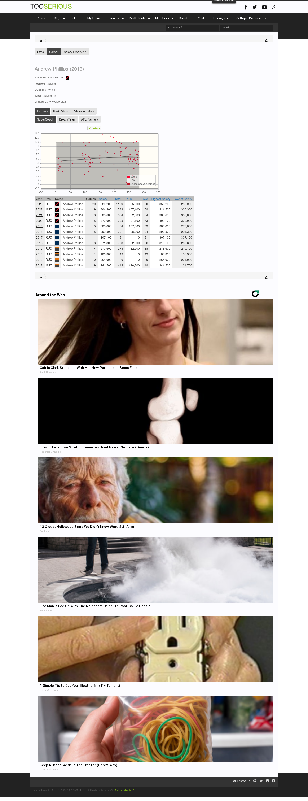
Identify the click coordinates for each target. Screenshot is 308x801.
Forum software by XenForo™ (60, 790)
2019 (39, 226)
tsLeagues (220, 18)
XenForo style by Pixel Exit (128, 790)
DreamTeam (67, 119)
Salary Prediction (75, 52)
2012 (39, 265)
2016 (39, 243)
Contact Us (243, 781)
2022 (39, 209)
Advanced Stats (83, 111)
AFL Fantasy (89, 119)
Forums (113, 18)
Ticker (74, 18)
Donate (184, 18)
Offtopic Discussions (251, 18)
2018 (39, 232)
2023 (39, 204)
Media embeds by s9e (102, 790)
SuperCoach (45, 119)
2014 (39, 254)
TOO (51, 5)
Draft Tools (137, 18)
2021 (39, 215)
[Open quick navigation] (267, 40)
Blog (57, 18)
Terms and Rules (268, 790)
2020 (39, 220)
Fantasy (42, 111)
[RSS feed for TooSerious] (273, 781)
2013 (39, 259)
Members (162, 18)
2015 (39, 248)
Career (53, 52)
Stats (40, 52)
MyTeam (93, 18)
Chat (201, 18)
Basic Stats (60, 111)
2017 (39, 237)
